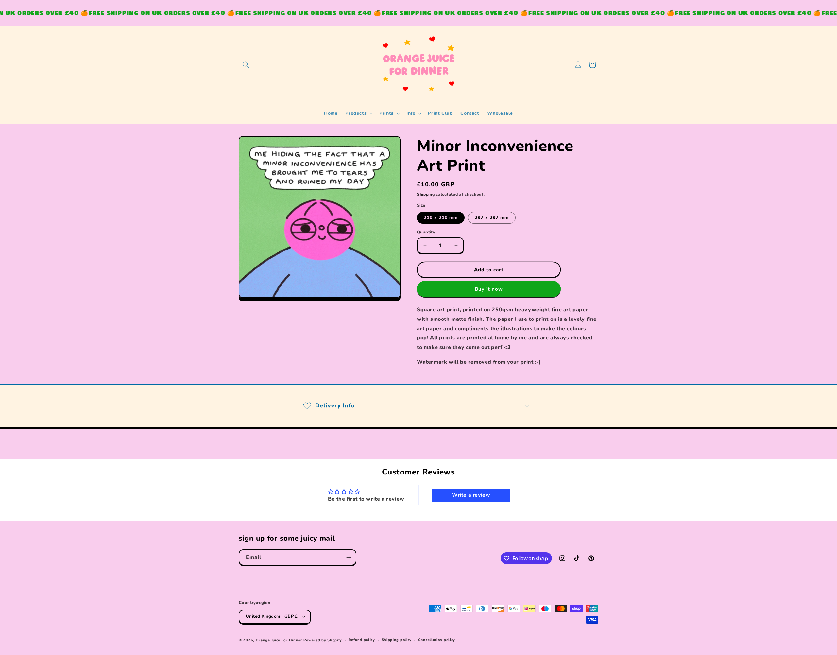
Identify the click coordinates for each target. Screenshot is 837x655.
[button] (246, 65)
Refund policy (362, 639)
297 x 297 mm (492, 218)
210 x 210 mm (441, 218)
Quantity (426, 232)
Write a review (471, 495)
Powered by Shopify (322, 639)
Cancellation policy (436, 639)
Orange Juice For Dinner (279, 639)
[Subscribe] (348, 557)
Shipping (426, 194)
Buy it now (489, 289)
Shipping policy (397, 639)
